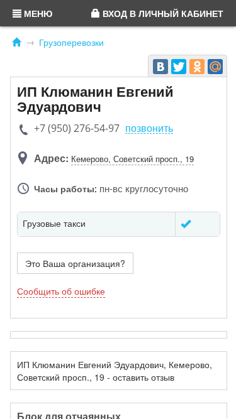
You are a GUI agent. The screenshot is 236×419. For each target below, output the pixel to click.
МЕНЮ (36, 13)
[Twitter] (178, 66)
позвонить (149, 128)
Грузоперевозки (71, 42)
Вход (161, 13)
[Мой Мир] (215, 66)
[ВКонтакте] (160, 66)
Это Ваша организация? (75, 263)
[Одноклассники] (197, 66)
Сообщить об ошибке (61, 291)
